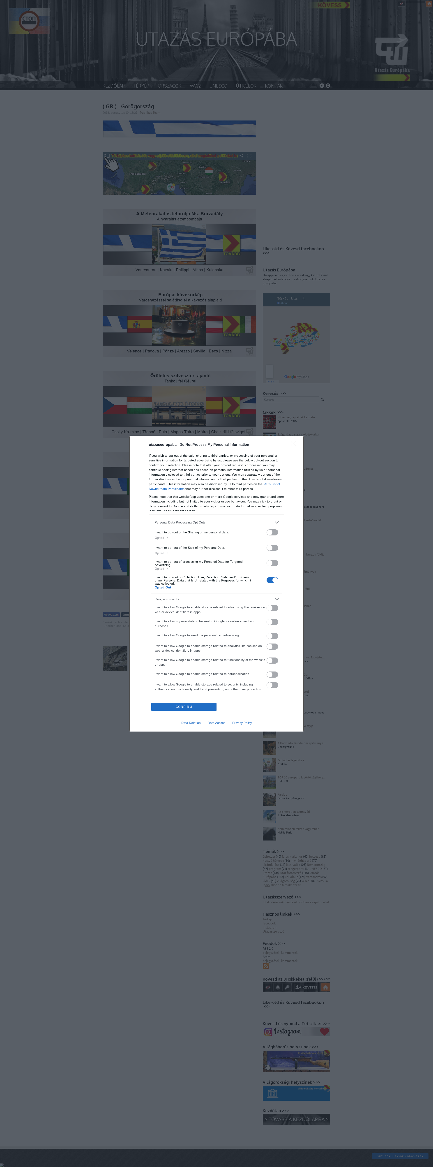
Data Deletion (191, 723)
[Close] (294, 445)
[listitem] (216, 522)
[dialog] (216, 583)
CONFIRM (184, 707)
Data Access (216, 723)
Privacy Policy (242, 723)
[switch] (272, 532)
